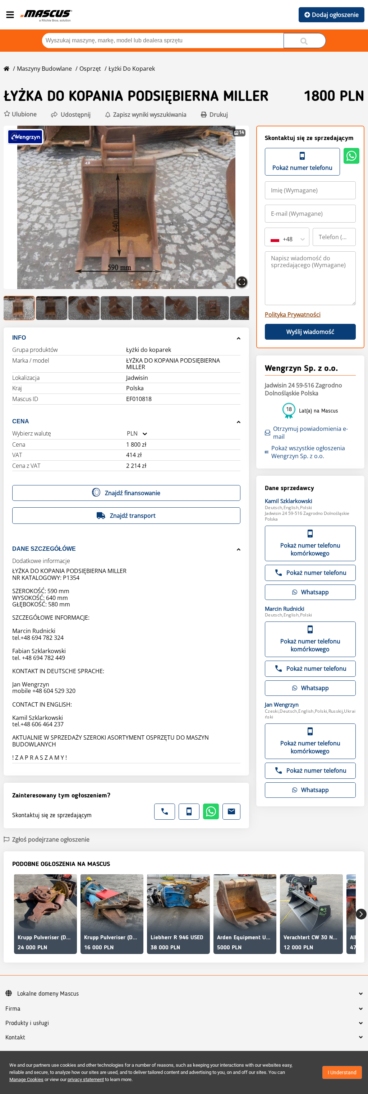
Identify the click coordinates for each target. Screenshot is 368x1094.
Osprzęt (90, 69)
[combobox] (127, 433)
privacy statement (86, 1079)
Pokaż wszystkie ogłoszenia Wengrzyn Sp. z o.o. (308, 452)
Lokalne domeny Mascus (48, 994)
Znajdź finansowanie (132, 493)
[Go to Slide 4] (116, 308)
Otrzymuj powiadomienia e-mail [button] (310, 433)
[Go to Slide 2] (52, 308)
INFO (19, 338)
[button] (20, 114)
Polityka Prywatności (293, 314)
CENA (20, 421)
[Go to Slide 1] (19, 308)
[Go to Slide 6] (181, 308)
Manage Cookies (26, 1079)
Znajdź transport (133, 516)
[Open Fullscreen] (241, 281)
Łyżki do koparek (132, 69)
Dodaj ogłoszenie (335, 15)
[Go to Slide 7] (213, 308)
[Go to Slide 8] (246, 308)
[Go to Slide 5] (149, 308)
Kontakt (15, 1037)
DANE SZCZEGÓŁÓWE (44, 549)
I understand (342, 1072)
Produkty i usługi (27, 1023)
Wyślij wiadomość (310, 332)
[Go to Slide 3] (84, 308)
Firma (12, 1009)
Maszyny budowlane (44, 69)
